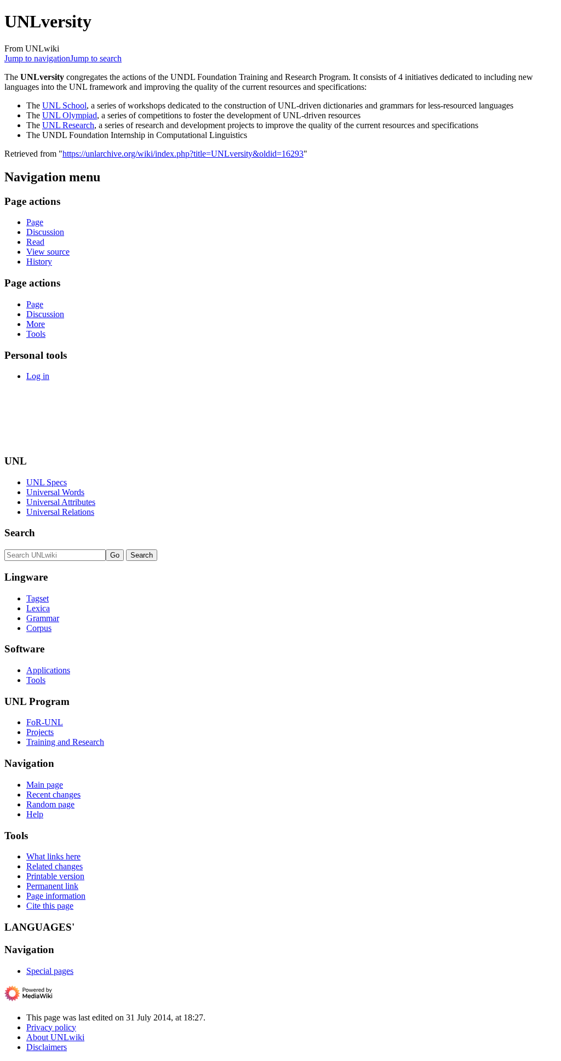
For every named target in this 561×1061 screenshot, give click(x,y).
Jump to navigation (37, 58)
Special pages (49, 971)
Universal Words (55, 492)
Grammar (42, 618)
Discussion (45, 232)
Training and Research (65, 742)
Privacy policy (51, 1027)
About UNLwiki (55, 1037)
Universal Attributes (60, 502)
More (35, 324)
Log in (37, 376)
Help (34, 814)
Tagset (37, 598)
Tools (35, 334)
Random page (50, 804)
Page (34, 222)
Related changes (54, 866)
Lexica (38, 608)
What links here (53, 856)
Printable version (55, 876)
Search (19, 532)
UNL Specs (46, 482)
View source (48, 251)
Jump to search (96, 58)
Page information (55, 896)
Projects (40, 732)
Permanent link (52, 886)
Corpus (38, 628)
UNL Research (68, 125)
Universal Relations (60, 512)
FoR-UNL (44, 722)
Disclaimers (46, 1047)
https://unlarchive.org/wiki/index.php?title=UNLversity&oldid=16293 (183, 153)
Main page (44, 784)
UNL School (64, 105)
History (39, 261)
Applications (48, 670)
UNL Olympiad (69, 115)
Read (35, 241)
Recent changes (53, 794)
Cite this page (49, 905)
